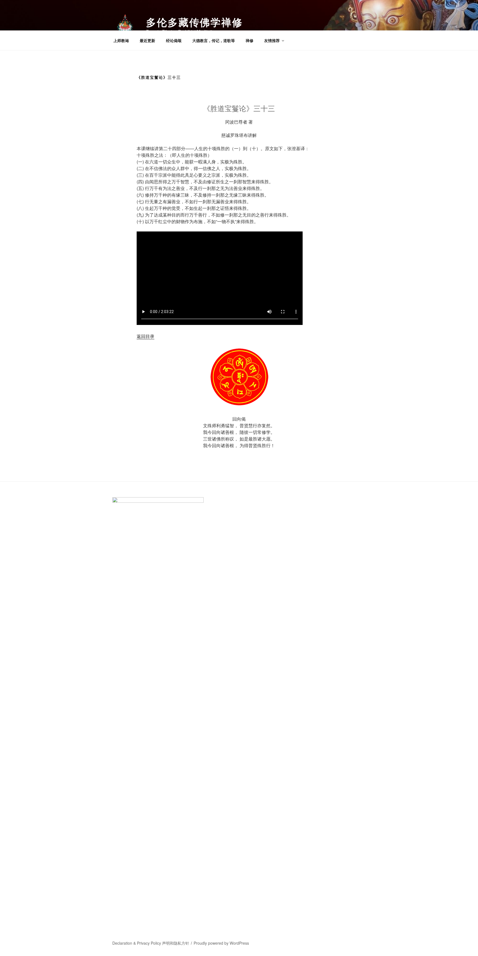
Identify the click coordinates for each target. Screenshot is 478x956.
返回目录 (145, 336)
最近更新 (147, 40)
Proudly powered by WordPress (221, 943)
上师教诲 (121, 40)
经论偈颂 (173, 40)
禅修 (249, 40)
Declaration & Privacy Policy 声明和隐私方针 (150, 943)
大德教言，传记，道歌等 (213, 40)
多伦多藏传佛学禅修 (194, 22)
